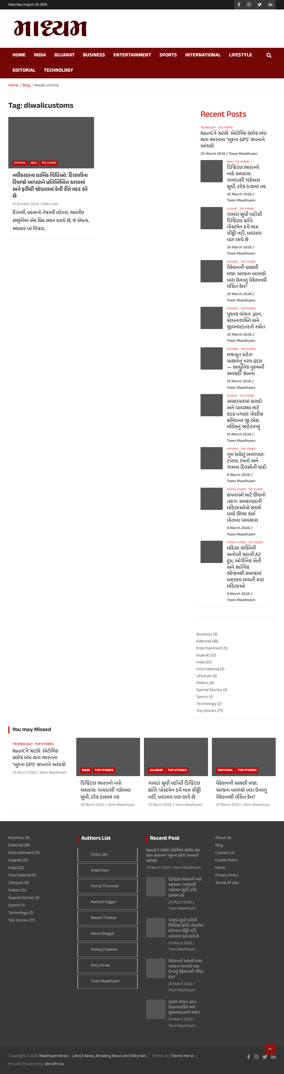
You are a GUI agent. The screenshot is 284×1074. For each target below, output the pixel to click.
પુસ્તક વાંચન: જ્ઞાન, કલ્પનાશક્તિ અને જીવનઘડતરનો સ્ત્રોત (246, 320)
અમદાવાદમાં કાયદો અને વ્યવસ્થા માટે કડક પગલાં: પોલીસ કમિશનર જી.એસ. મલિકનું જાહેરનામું (245, 414)
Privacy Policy (227, 875)
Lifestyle (240, 55)
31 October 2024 (25, 204)
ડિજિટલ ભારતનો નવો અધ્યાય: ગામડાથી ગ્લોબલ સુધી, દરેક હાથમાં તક (246, 177)
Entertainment (132, 55)
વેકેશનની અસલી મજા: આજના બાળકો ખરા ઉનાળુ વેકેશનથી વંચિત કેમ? (247, 277)
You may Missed (31, 730)
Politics (202, 683)
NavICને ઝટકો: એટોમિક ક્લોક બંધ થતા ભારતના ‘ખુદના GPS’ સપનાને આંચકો (234, 139)
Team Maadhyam (243, 154)
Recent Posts (223, 114)
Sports (168, 55)
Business (94, 55)
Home (19, 55)
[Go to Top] (270, 1049)
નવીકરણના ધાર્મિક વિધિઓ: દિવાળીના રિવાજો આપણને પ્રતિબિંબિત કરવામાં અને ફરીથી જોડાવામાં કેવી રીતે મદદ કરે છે (50, 186)
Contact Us (224, 853)
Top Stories (49, 163)
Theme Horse (182, 1056)
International (203, 55)
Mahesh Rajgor (103, 902)
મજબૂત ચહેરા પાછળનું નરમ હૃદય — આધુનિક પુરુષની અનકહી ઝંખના (245, 364)
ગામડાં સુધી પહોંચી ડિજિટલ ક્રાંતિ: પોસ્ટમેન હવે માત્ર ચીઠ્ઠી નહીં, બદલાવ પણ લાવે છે (244, 227)
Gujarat (64, 55)
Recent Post (164, 838)
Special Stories (236, 490)
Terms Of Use (227, 883)
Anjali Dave (100, 870)
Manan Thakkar (104, 918)
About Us (223, 838)
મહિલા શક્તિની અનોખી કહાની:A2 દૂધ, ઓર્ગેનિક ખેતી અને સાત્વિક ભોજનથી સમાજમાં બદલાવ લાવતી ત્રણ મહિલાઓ (245, 567)
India (40, 55)
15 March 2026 (239, 381)
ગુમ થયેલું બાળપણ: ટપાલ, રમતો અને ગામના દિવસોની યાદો (247, 461)
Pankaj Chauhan (104, 949)
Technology (58, 70)
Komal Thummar (105, 886)
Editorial (24, 70)
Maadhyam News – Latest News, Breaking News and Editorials (92, 1056)
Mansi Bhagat (102, 934)
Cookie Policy (226, 860)
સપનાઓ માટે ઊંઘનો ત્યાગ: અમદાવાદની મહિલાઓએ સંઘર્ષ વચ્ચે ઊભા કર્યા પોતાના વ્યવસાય (246, 508)
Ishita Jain (50, 204)
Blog (219, 845)
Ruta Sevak (100, 965)
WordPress (54, 1064)
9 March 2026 (238, 475)
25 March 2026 (213, 154)
